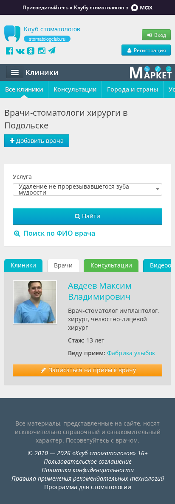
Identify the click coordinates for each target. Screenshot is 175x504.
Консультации (75, 89)
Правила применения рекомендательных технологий (87, 478)
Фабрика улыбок (131, 353)
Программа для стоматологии (87, 487)
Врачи (63, 265)
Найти (90, 216)
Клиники (23, 265)
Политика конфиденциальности (88, 470)
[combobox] (87, 189)
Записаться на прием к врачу (91, 370)
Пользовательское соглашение (88, 461)
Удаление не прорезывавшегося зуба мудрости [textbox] (74, 189)
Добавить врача (39, 140)
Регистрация (149, 50)
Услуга (22, 177)
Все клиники (24, 89)
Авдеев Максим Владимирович (100, 291)
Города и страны (132, 89)
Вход (159, 34)
